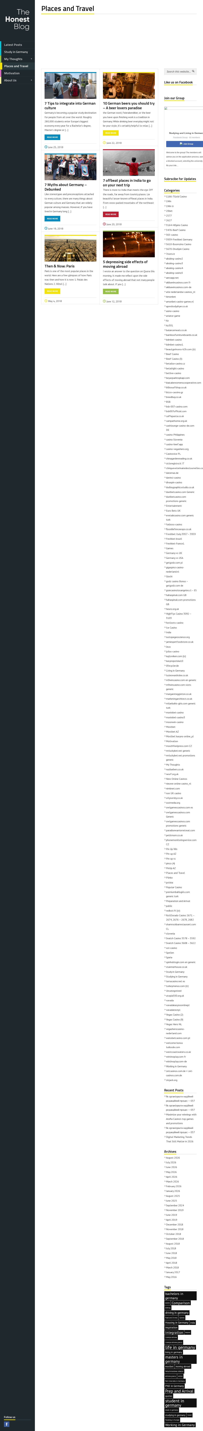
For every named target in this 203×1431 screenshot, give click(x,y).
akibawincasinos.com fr (178, 282)
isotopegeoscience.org (178, 637)
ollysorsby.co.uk (174, 797)
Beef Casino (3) (174, 358)
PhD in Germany (174, 1386)
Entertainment (174, 505)
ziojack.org (171, 1080)
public (169, 905)
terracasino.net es (175, 981)
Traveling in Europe (172, 1420)
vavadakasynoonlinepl (178, 1005)
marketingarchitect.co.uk (179, 698)
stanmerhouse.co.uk (176, 966)
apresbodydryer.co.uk (177, 306)
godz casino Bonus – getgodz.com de (177, 583)
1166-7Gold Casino (176, 196)
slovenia (170, 933)
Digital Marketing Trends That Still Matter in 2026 (179, 1139)
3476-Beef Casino (176, 230)
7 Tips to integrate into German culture (70, 105)
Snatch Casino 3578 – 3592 (181, 938)
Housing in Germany (176, 1322)
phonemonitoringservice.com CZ (181, 842)
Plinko (169, 877)
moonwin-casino (174, 722)
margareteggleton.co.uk (178, 694)
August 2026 (173, 1157)
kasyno (187, 1332)
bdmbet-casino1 (174, 344)
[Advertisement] (119, 39)
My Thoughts (13, 58)
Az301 (169, 325)
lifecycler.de (172, 665)
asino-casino (172, 311)
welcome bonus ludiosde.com (174, 1045)
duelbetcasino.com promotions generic (176, 499)
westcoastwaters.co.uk (178, 1051)
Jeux (168, 646)
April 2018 (171, 1262)
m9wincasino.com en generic (181, 680)
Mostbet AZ (172, 731)
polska (169, 882)
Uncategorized (173, 990)
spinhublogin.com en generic (181, 962)
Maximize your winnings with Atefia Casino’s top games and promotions (181, 1119)
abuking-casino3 (174, 263)
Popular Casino (174, 887)
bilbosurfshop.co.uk (176, 387)
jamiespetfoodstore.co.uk (179, 641)
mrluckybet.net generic (178, 750)
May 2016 (171, 1276)
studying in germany (175, 1415)
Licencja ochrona (171, 1337)
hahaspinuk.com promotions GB (181, 602)
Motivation (12, 73)
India (168, 632)
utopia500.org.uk (175, 995)
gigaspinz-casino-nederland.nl (175, 569)
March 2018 (172, 1267)
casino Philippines (175, 434)
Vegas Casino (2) (174, 1014)
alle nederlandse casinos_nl (180, 291)
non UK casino (173, 793)
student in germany (174, 1402)
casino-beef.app (174, 444)
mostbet (169, 1366)
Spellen (170, 952)
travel (189, 1415)
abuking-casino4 (174, 268)
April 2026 (171, 1176)
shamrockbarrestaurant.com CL (181, 926)
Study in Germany (16, 51)
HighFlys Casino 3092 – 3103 (178, 615)
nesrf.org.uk (172, 774)
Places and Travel (16, 66)
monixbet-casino (175, 712)
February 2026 (173, 1186)
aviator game (173, 315)
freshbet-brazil (174, 538)
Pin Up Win (171, 849)
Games (169, 548)
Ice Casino (171, 627)
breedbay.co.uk (173, 397)
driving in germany (177, 1313)
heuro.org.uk (172, 608)
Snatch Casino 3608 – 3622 (181, 943)
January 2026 (173, 1191)
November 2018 (174, 1229)
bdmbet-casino (174, 339)
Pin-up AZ (171, 853)
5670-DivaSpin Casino (177, 248)
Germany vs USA (174, 557)
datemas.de (172, 472)
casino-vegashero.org (177, 449)
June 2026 (171, 1167)
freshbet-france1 (175, 543)
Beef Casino (172, 354)
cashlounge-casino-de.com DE (180, 427)
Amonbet (171, 296)
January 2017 (173, 1272)
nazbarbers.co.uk (174, 769)
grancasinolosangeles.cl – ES (181, 590)
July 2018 (171, 1248)
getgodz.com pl (174, 562)
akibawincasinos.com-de (178, 287)
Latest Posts (13, 44)
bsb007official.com (176, 411)
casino (167, 1303)
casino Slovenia (174, 439)
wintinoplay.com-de (176, 1061)
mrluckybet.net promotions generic (180, 757)
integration (174, 1332)
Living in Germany (175, 670)
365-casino (172, 234)
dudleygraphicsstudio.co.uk (180, 487)
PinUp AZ (171, 868)
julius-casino (172, 651)
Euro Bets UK (173, 510)
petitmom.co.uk (174, 835)
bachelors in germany (174, 1296)
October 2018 (173, 1234)
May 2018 (171, 1257)
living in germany (173, 1352)
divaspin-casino (174, 482)
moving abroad (183, 1366)
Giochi (169, 576)
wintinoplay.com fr (176, 1056)
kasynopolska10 (174, 660)
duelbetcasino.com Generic (180, 492)
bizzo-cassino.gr (174, 392)
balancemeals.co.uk (176, 330)
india (192, 1322)
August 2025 (173, 1195)
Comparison (181, 1303)
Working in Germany (176, 1066)
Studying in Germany (176, 976)
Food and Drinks (171, 1318)
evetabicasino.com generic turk (180, 517)
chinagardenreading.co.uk (179, 458)
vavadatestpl (173, 1009)
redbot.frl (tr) (173, 910)
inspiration (171, 1327)
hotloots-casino (174, 622)
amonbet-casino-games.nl (180, 301)
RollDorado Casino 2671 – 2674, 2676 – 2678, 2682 (180, 917)
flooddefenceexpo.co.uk (178, 529)
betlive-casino (173, 373)
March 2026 (172, 1181)
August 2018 (173, 1243)
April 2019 (171, 1219)
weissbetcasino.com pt (178, 1038)
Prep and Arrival (179, 1391)
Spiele (169, 957)
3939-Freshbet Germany (179, 239)
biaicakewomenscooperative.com (183, 382)
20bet (169, 210)
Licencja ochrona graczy (173, 1342)
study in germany (171, 1410)
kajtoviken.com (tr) (176, 656)
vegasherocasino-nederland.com (175, 1031)
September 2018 (175, 1238)
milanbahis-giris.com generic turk (181, 705)
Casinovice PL (173, 453)
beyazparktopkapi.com (178, 377)
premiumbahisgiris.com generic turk (178, 894)
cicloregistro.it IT (175, 463)
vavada (170, 1000)
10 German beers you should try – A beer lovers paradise (129, 105)
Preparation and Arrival (178, 901)
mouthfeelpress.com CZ (179, 746)
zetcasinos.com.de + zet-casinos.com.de (179, 1073)
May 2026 (171, 1172)
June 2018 (171, 1253)
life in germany (180, 1347)
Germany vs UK (174, 553)
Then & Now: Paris (60, 266)
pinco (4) (170, 863)
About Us (10, 80)
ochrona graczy (170, 1376)
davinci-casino (173, 477)
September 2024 (175, 1205)
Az (167, 320)
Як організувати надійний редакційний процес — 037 (180, 1098)
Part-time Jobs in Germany (175, 1381)
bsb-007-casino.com (176, 406)
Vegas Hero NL (174, 1024)
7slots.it (170, 253)
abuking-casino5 (174, 272)
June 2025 (171, 1200)
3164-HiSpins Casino (177, 225)
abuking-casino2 (174, 258)
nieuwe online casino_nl (178, 783)
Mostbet (170, 726)
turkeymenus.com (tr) (177, 986)
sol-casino (171, 947)
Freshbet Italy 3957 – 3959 (181, 534)
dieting (167, 1308)
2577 (169, 215)
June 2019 (171, 1214)
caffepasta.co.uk (175, 416)
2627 (169, 220)
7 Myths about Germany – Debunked (66, 187)
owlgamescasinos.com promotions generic (178, 823)
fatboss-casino (174, 524)
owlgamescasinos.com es (179, 807)
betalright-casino (175, 368)
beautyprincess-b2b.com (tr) (181, 349)
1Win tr (170, 206)
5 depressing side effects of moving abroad (125, 264)
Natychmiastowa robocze (174, 1371)
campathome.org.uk (176, 420)
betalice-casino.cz (175, 363)
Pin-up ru (171, 858)
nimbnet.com (173, 788)
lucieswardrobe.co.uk (177, 675)
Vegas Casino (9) (174, 1019)
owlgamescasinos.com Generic (178, 814)
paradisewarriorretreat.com (180, 830)
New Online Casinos (176, 778)
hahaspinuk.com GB (176, 595)
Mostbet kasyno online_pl (180, 736)
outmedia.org (173, 802)
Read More (52, 137)
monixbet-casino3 (175, 717)
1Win (168, 201)
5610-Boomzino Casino (178, 244)
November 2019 (174, 1210)
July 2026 (171, 1162)
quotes (168, 1395)
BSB (168, 401)
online (180, 1376)
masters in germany (174, 1359)
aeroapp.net (172, 277)
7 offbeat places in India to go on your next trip (127, 182)
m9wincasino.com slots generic (178, 687)
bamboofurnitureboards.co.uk (181, 334)
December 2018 (174, 1224)
